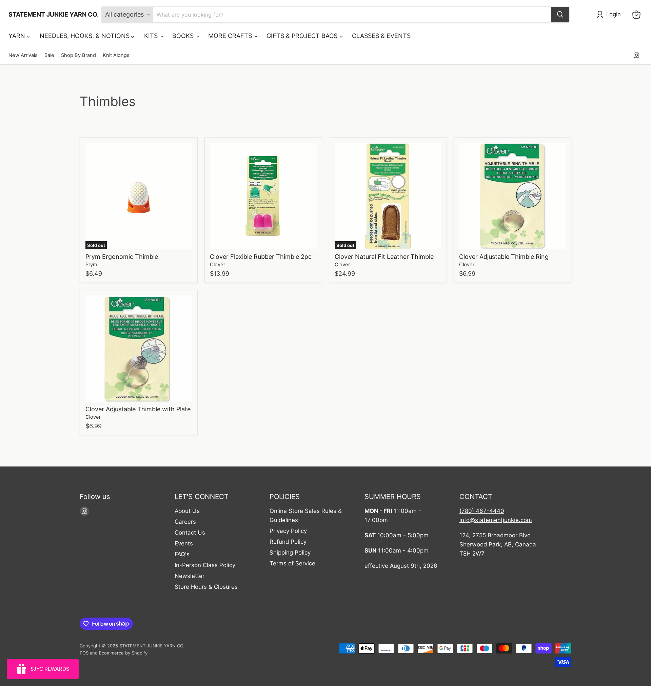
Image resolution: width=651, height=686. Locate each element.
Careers (185, 521)
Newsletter (189, 576)
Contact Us (190, 532)
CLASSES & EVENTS (381, 35)
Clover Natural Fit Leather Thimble (384, 256)
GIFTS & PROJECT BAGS (303, 35)
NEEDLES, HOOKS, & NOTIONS (85, 35)
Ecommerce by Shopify (123, 653)
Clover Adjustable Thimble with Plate (138, 409)
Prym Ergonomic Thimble (121, 256)
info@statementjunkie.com (495, 520)
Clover (217, 265)
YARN (17, 35)
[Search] (560, 14)
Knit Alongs (116, 55)
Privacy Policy (288, 530)
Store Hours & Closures (206, 586)
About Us (187, 510)
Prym (91, 265)
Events (184, 543)
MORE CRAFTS (231, 35)
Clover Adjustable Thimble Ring (504, 256)
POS (84, 653)
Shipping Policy (290, 552)
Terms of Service (292, 563)
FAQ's (182, 554)
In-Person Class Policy (205, 565)
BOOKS (183, 35)
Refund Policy (288, 541)
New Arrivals (23, 55)
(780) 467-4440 (481, 510)
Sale (49, 55)
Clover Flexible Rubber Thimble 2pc (261, 256)
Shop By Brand (78, 55)
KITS (151, 35)
